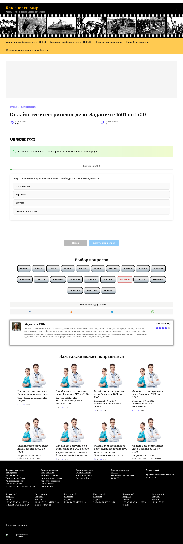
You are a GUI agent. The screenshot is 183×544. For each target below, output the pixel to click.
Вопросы (10, 497)
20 (18, 505)
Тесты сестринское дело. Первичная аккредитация (33, 393)
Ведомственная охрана (109, 42)
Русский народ (13, 475)
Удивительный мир (15, 481)
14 (28, 502)
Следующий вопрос (104, 243)
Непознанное (47, 486)
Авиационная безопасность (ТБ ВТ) (26, 42)
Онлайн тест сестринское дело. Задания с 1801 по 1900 (32, 448)
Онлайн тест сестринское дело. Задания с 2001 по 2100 (109, 394)
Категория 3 (11, 494)
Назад (75, 243)
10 (19, 502)
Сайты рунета (47, 483)
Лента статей (152, 470)
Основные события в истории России (27, 50)
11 (22, 502)
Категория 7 (128, 494)
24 (28, 505)
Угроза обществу (14, 483)
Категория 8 (158, 494)
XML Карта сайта (84, 475)
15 (7, 505)
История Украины (49, 475)
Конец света (11, 473)
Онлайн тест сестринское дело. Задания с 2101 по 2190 (72, 393)
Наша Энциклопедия (137, 42)
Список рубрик (83, 478)
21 (21, 505)
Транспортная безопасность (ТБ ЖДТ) (71, 42)
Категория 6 (99, 494)
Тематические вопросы (122, 475)
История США (47, 473)
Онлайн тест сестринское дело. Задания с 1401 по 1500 (147, 448)
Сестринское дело (84, 470)
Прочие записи (83, 473)
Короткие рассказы (50, 481)
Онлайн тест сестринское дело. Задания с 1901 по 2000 (147, 394)
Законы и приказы (120, 470)
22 (23, 505)
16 (9, 505)
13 (26, 502)
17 (11, 505)
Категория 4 (41, 494)
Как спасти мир (22, 7)
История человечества (51, 478)
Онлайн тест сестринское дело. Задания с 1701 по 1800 (72, 447)
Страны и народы (49, 470)
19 (16, 505)
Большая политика (15, 470)
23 (26, 505)
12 (24, 502)
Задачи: (9, 499)
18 (13, 505)
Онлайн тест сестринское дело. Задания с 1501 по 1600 (110, 447)
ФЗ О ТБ (114, 473)
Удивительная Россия (16, 478)
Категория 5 (70, 494)
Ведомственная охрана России (20, 486)
